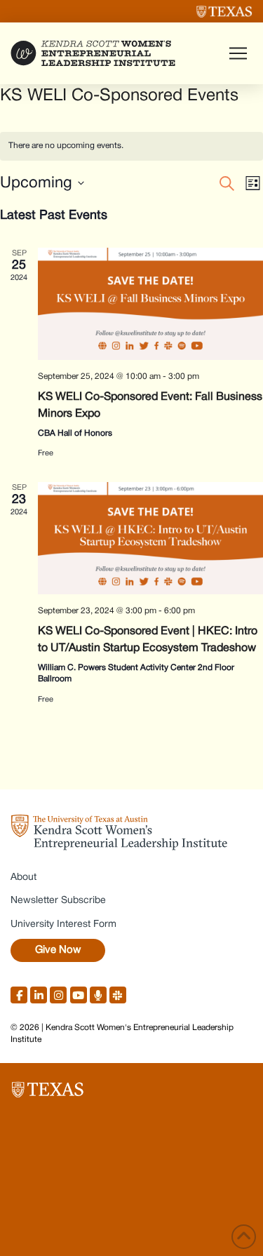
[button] (237, 53)
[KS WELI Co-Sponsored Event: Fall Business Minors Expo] (150, 304)
